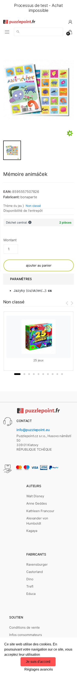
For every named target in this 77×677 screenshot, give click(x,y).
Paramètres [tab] (21, 279)
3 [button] (29, 374)
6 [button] (43, 374)
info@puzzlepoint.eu (33, 430)
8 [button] (52, 374)
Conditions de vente (24, 627)
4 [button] (34, 374)
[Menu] (7, 32)
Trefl (29, 586)
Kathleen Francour (40, 511)
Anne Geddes (36, 503)
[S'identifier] (70, 22)
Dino (29, 579)
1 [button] (17, 374)
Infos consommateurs (25, 635)
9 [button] (57, 374)
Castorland (34, 572)
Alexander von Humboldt (37, 520)
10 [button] (62, 374)
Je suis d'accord (38, 661)
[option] (38, 90)
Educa (31, 594)
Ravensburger (37, 564)
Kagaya (31, 531)
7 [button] (48, 374)
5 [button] (38, 374)
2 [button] (24, 374)
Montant (10, 240)
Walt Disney (35, 496)
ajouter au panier (39, 265)
